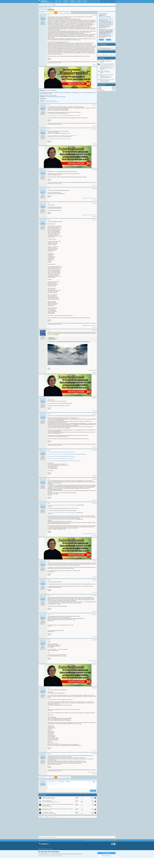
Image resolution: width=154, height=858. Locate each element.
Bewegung (101, 62)
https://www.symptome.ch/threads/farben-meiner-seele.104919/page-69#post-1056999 (62, 519)
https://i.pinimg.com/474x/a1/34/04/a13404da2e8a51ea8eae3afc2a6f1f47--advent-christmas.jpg (64, 460)
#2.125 (95, 188)
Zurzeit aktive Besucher (102, 44)
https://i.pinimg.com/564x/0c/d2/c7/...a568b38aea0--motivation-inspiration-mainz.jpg (62, 135)
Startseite (56, 1)
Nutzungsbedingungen (97, 840)
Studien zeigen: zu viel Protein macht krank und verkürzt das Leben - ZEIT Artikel (57, 808)
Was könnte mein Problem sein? (105, 77)
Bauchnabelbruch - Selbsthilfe (105, 60)
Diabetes (101, 72)
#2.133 (95, 503)
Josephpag (100, 46)
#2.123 (95, 129)
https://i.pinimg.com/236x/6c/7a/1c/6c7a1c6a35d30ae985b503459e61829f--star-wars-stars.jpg (64, 115)
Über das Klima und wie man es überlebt (107, 79)
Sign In (101, 39)
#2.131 (95, 450)
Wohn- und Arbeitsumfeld (104, 81)
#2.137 (95, 614)
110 (64, 12)
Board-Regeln (108, 840)
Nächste (68, 12)
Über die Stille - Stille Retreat (53, 743)
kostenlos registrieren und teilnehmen (51, 101)
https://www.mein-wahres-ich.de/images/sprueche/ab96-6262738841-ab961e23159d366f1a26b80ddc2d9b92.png (67, 454)
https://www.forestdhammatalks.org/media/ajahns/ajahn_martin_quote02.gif (61, 458)
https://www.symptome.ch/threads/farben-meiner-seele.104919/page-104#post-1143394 (63, 505)
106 (53, 12)
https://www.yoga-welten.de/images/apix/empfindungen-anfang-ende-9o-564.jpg (61, 452)
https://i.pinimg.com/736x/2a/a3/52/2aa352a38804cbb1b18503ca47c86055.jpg (61, 456)
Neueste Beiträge (101, 58)
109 (61, 12)
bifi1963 (113, 90)
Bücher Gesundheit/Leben (52, 813)
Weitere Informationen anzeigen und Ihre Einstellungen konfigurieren (50, 855)
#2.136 (95, 595)
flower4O (41, 9)
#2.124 (95, 169)
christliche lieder (51, 9)
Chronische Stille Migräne (47, 800)
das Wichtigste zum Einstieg (50, 100)
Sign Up (108, 39)
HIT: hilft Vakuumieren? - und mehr (48, 797)
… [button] (47, 12)
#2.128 (95, 330)
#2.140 (95, 753)
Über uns (86, 840)
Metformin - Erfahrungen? (104, 70)
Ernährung (50, 806)
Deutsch (45, 840)
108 (58, 12)
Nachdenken (102, 69)
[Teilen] (93, 15)
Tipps (113, 840)
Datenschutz (103, 840)
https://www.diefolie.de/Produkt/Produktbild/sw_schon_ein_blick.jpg (59, 138)
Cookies (40, 840)
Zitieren (95, 64)
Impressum (90, 840)
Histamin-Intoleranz (51, 798)
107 (55, 12)
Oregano (43, 798)
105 (50, 12)
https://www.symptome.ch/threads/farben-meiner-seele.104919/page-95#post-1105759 (62, 512)
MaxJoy (93, 813)
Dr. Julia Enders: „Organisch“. (47, 812)
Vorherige (41, 12)
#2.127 (95, 219)
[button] (60, 1)
